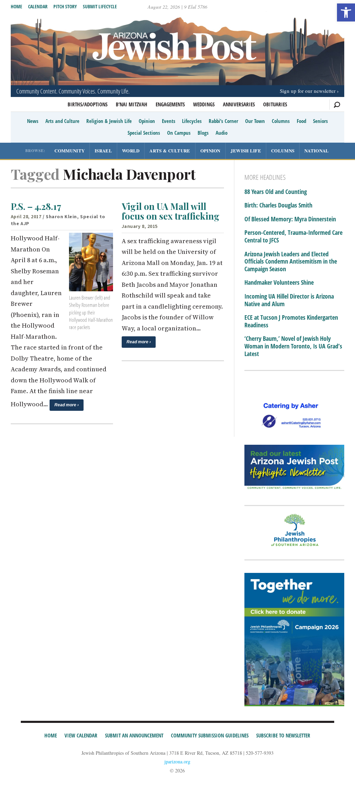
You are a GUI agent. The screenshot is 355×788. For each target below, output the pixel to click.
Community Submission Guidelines (210, 735)
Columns (281, 120)
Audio (221, 132)
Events (168, 120)
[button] (346, 12)
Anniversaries (239, 104)
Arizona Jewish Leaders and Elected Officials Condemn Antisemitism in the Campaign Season (290, 261)
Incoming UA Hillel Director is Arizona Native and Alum (289, 300)
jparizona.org (177, 761)
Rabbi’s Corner (223, 120)
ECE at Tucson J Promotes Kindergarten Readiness (291, 321)
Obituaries (275, 104)
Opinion (147, 120)
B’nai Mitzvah (131, 104)
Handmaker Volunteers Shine (279, 282)
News (32, 120)
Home (16, 6)
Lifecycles (192, 120)
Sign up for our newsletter (308, 90)
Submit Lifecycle (100, 6)
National (316, 150)
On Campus (179, 132)
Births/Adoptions (87, 104)
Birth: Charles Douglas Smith (278, 205)
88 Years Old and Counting (275, 192)
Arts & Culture (169, 150)
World (131, 150)
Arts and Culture (62, 120)
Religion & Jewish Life (109, 120)
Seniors (320, 120)
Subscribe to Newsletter (283, 735)
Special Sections (144, 132)
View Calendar (80, 735)
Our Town (255, 120)
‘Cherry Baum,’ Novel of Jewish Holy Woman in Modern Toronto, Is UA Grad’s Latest (293, 346)
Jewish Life (246, 150)
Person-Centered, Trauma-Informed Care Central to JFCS (293, 236)
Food (301, 120)
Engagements (170, 104)
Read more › (66, 404)
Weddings (204, 104)
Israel (103, 150)
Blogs (203, 132)
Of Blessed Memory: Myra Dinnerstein (290, 219)
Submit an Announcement (134, 735)
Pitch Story (65, 6)
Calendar (37, 6)
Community (69, 150)
